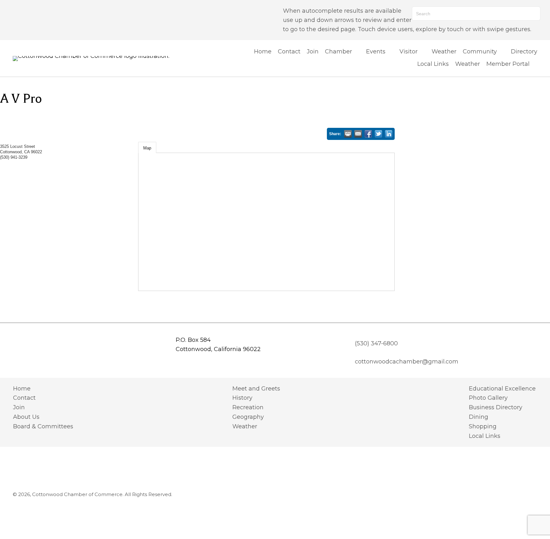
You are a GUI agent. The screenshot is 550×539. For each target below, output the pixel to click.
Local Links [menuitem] (484, 435)
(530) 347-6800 (376, 343)
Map (147, 148)
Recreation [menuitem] (248, 407)
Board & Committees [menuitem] (43, 426)
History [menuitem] (242, 397)
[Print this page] (348, 134)
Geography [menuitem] (248, 416)
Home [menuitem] (22, 388)
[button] (16, 20)
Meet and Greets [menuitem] (256, 388)
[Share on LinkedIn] (388, 134)
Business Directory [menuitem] (495, 407)
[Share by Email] (358, 134)
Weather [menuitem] (244, 426)
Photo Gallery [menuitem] (488, 397)
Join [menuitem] (19, 407)
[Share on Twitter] (378, 134)
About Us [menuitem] (26, 416)
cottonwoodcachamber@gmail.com (406, 361)
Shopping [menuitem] (483, 426)
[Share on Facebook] (368, 134)
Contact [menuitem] (24, 397)
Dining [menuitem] (478, 416)
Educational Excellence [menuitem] (502, 388)
